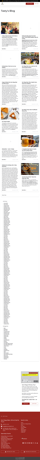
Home (22, 422)
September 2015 (7, 259)
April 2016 (6, 251)
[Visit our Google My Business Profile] (25, 443)
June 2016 (6, 249)
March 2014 (6, 281)
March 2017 (6, 239)
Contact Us (23, 432)
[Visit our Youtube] (37, 443)
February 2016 (6, 254)
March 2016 (6, 252)
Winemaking (6, 356)
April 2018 (6, 228)
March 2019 (6, 217)
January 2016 (6, 255)
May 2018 (6, 226)
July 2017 (6, 235)
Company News (7, 331)
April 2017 (6, 238)
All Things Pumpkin (6, 121)
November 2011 (7, 314)
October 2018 (6, 223)
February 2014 (6, 282)
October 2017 (6, 232)
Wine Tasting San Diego (8, 354)
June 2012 (6, 306)
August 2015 (6, 261)
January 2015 (6, 269)
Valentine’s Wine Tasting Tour (6, 439)
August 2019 (6, 215)
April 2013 (6, 294)
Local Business (6, 339)
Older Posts (4, 195)
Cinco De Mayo (3, 442)
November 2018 (7, 222)
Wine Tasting (6, 352)
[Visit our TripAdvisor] (31, 443)
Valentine (5, 349)
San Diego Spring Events (5, 446)
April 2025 (6, 204)
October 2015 (6, 258)
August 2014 (6, 275)
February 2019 (6, 218)
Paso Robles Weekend (5, 445)
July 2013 (6, 290)
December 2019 (7, 212)
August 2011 (6, 317)
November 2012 (7, 300)
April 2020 (6, 211)
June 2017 (6, 236)
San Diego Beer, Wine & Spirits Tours (9, 428)
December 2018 (7, 220)
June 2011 (6, 320)
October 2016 (6, 244)
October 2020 (6, 210)
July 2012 (6, 304)
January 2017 (6, 242)
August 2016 (6, 246)
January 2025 (6, 205)
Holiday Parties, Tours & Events (7, 436)
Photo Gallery (23, 429)
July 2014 (6, 276)
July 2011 (6, 319)
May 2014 (6, 278)
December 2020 (7, 207)
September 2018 (7, 224)
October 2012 (6, 301)
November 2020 (7, 209)
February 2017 (6, 241)
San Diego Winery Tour (8, 344)
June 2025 (6, 203)
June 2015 (6, 263)
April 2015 (6, 265)
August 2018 (6, 225)
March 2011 (6, 322)
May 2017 (6, 237)
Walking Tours (6, 350)
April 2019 (6, 216)
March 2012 (6, 309)
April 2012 (6, 308)
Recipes (5, 341)
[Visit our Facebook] (23, 443)
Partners (22, 428)
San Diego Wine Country (8, 343)
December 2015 (7, 256)
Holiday (5, 338)
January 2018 (6, 230)
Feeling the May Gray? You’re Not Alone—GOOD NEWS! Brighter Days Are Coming (30, 37)
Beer (5, 328)
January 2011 (6, 323)
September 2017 (7, 233)
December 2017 (7, 231)
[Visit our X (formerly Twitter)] (33, 443)
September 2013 (7, 288)
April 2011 (6, 321)
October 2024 (6, 206)
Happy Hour (6, 335)
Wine (5, 351)
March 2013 (6, 295)
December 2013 (7, 284)
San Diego (6, 342)
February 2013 (6, 296)
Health (5, 337)
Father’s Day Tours (4, 444)
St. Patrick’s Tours (4, 440)
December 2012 (7, 298)
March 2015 (6, 267)
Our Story (22, 426)
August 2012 (6, 303)
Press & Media (23, 427)
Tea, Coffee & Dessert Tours (6, 447)
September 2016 (7, 245)
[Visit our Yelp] (35, 443)
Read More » (4, 48)
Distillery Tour (6, 332)
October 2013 (6, 287)
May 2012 (6, 307)
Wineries (5, 358)
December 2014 (7, 270)
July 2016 (6, 248)
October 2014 (6, 272)
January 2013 (6, 297)
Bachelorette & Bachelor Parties (7, 438)
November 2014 (7, 271)
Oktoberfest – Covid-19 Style (8, 149)
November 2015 (7, 257)
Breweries (5, 329)
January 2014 (6, 283)
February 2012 (6, 310)
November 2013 (7, 285)
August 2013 (6, 289)
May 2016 (6, 250)
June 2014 (6, 277)
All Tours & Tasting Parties (26, 423)
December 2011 (7, 313)
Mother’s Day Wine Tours (5, 443)
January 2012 (6, 311)
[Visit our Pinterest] (29, 443)
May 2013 (6, 293)
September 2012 (7, 302)
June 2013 (6, 291)
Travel (5, 348)
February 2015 (6, 268)
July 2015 (6, 262)
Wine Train (6, 355)
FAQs (22, 425)
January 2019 (6, 219)
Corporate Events (4, 437)
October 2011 (6, 315)
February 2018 (6, 229)
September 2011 (7, 316)
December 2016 (7, 243)
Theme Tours (6, 345)
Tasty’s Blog (5, 416)
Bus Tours (5, 330)
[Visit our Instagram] (27, 443)
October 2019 (6, 213)
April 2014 (6, 280)
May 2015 (6, 264)
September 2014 (7, 274)
